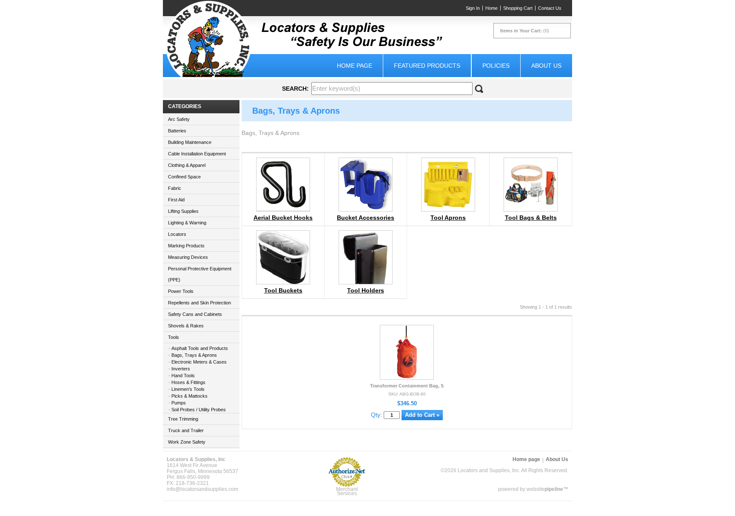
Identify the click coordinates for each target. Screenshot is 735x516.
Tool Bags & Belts (531, 217)
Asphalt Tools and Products (199, 348)
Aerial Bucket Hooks (283, 217)
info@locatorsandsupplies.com (202, 489)
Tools (173, 337)
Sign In (473, 8)
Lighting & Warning (187, 222)
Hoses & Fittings (188, 382)
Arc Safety (179, 119)
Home (491, 8)
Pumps (178, 402)
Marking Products (186, 245)
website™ (547, 489)
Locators (177, 234)
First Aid (176, 199)
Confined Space (184, 176)
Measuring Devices (188, 257)
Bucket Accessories (365, 217)
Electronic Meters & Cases (199, 361)
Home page (354, 65)
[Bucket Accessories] (365, 209)
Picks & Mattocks (189, 395)
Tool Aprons (448, 217)
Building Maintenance (189, 142)
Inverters (180, 368)
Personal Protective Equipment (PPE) (199, 274)
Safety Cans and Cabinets (195, 314)
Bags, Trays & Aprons (194, 355)
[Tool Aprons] (448, 209)
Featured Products (427, 65)
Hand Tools (183, 375)
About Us (546, 65)
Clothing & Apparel (186, 165)
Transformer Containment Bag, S (407, 385)
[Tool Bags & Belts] (530, 209)
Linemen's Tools (188, 389)
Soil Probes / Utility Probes (198, 409)
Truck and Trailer (186, 430)
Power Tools (181, 291)
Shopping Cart (518, 8)
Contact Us (549, 8)
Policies (496, 65)
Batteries (177, 130)
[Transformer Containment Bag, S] (407, 377)
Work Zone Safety (186, 441)
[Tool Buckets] (283, 283)
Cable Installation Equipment (197, 153)
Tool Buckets (283, 290)
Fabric (174, 188)
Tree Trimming (183, 418)
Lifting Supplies (183, 211)
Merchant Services (347, 491)
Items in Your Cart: (521, 30)
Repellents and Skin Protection (199, 302)
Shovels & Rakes (186, 325)
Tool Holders (365, 290)
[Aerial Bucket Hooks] (283, 208)
